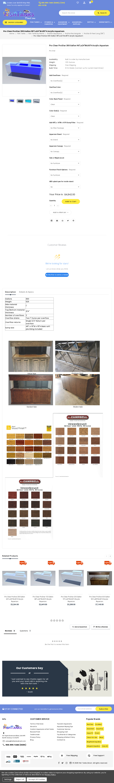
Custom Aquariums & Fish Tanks (42, 729)
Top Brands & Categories (66, 734)
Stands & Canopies (49, 23)
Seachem (90, 729)
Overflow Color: (55, 87)
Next (110, 556)
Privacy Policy (35, 737)
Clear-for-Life (92, 737)
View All (105, 746)
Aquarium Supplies (76, 23)
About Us (33, 726)
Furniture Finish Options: (62, 170)
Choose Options (14, 607)
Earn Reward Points (101, 755)
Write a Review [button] (102, 627)
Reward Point (35, 732)
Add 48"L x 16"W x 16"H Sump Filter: (66, 122)
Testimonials (35, 734)
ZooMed (98, 724)
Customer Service (63, 729)
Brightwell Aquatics (94, 742)
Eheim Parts (104, 22)
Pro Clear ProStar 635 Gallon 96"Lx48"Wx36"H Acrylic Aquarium (99, 599)
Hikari (101, 737)
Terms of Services (36, 724)
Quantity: (52, 201)
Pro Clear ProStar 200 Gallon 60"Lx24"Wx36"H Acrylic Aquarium (14, 599)
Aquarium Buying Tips (65, 726)
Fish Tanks (35, 22)
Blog (32, 740)
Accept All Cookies (36, 779)
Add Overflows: (58, 75)
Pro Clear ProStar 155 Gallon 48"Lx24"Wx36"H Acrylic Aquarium (43, 599)
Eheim (97, 733)
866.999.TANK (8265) (16, 745)
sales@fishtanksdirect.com (16, 741)
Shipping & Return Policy (66, 737)
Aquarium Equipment (62, 23)
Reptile (90, 22)
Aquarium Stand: (59, 134)
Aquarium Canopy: (60, 146)
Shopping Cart (62, 732)
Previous (106, 556)
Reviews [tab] (8, 631)
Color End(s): (58, 111)
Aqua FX (90, 733)
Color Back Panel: (59, 99)
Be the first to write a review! (57, 275)
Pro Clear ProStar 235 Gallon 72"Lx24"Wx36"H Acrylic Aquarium (71, 599)
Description (10, 292)
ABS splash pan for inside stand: (61, 181)
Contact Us (61, 740)
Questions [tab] (24, 631)
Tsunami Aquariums (64, 724)
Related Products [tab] (10, 556)
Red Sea (90, 724)
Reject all (20, 779)
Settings (7, 779)
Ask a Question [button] (81, 627)
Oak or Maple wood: (56, 158)
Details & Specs (26, 292)
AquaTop (99, 729)
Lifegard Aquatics (93, 746)
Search (102, 13)
